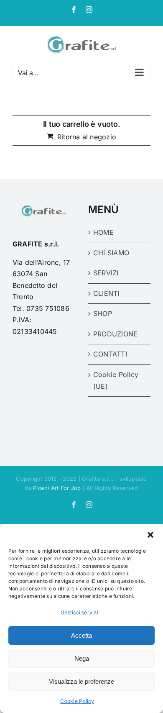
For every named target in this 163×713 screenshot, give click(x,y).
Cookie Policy (77, 701)
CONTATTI (110, 354)
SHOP (102, 313)
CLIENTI (106, 293)
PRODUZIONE (115, 334)
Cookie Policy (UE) (115, 380)
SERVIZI (106, 273)
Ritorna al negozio (86, 137)
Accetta (81, 635)
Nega (81, 658)
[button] (150, 535)
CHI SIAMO (111, 253)
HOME (103, 232)
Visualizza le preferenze (81, 681)
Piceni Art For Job (57, 488)
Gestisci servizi (79, 612)
